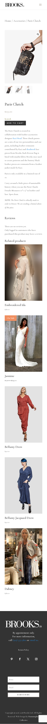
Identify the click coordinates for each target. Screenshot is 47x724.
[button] (38, 34)
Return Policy (23, 650)
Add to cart (15, 123)
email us (34, 640)
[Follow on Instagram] (36, 659)
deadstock (31, 149)
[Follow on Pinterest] (12, 659)
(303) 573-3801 (19, 640)
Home (8, 20)
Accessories (19, 20)
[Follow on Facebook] (20, 659)
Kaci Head (17, 138)
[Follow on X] (28, 659)
